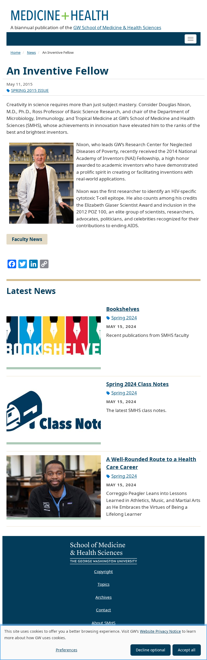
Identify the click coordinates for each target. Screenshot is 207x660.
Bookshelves (122, 309)
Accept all (186, 649)
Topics (103, 584)
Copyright (103, 571)
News (31, 52)
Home (15, 52)
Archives (103, 597)
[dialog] (103, 642)
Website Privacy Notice (160, 631)
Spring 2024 (124, 317)
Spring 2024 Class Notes (137, 384)
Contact (103, 609)
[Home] (62, 12)
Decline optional (150, 649)
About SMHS (103, 622)
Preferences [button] (66, 649)
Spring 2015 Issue (30, 90)
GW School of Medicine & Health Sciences (117, 27)
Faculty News (27, 239)
